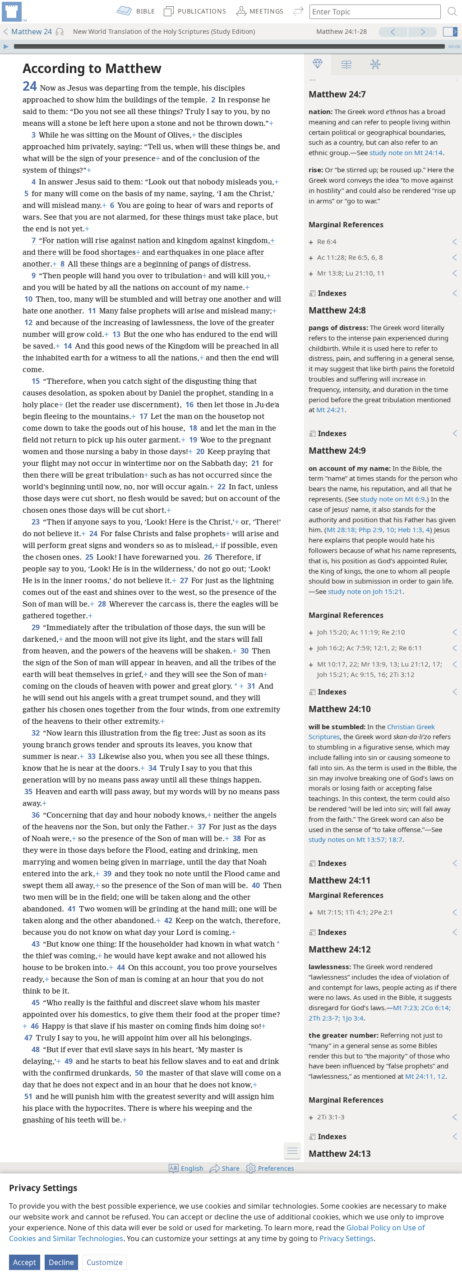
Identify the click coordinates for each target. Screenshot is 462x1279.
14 (68, 346)
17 (144, 416)
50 (139, 1073)
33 (92, 756)
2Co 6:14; (435, 1007)
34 (153, 768)
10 (29, 299)
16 (190, 404)
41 (72, 909)
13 (117, 334)
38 (237, 838)
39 (108, 874)
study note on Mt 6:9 (392, 498)
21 (256, 463)
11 (92, 311)
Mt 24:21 (330, 409)
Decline (61, 1262)
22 (222, 487)
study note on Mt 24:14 (406, 152)
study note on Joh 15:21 (365, 591)
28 (102, 604)
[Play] (5, 46)
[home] (13, 12)
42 (169, 920)
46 (35, 1026)
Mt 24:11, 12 (425, 1076)
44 (121, 967)
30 (245, 651)
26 (208, 557)
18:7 (394, 839)
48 (36, 1049)
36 (36, 815)
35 (29, 791)
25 (90, 557)
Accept (24, 1262)
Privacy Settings (346, 1238)
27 (184, 580)
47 (29, 1038)
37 (202, 827)
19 (194, 440)
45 (36, 1003)
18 (194, 428)
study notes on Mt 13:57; (348, 839)
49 (69, 1061)
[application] (231, 46)
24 (94, 533)
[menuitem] (13, 12)
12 (29, 322)
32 (36, 733)
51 (29, 1096)
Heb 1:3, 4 (413, 529)
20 (201, 451)
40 (256, 885)
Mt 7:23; (406, 1007)
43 (36, 944)
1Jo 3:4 (352, 1017)
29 (36, 627)
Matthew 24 (31, 32)
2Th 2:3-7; (324, 1017)
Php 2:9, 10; (376, 529)
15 (36, 381)
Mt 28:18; (342, 529)
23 (36, 522)
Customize (105, 1262)
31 (252, 686)
